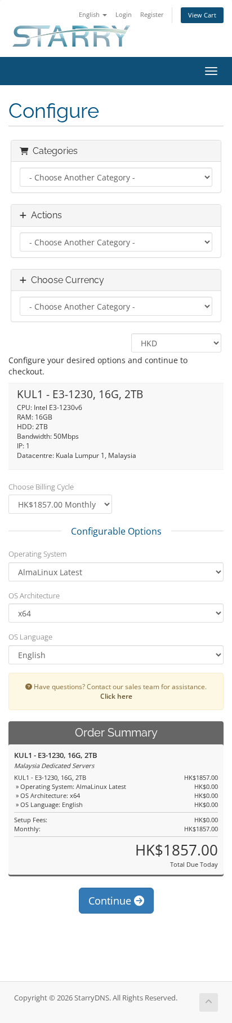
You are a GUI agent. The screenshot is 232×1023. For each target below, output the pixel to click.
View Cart (202, 15)
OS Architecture (34, 595)
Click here (116, 695)
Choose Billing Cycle (41, 487)
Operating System (37, 554)
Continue (111, 900)
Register (152, 14)
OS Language (30, 637)
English (90, 14)
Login (123, 14)
